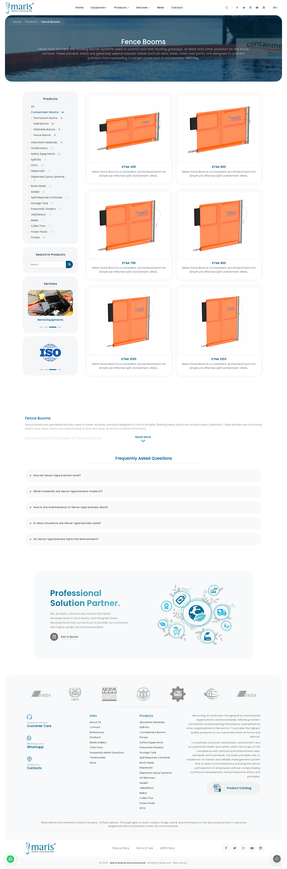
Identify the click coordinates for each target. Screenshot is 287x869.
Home (17, 22)
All (32, 106)
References (97, 732)
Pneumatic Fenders (45, 209)
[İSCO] (109, 694)
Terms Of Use (144, 848)
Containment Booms (47, 112)
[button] (41, 327)
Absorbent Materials (46, 142)
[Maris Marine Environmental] (19, 7)
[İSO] (177, 694)
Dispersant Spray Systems (47, 178)
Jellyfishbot (40, 214)
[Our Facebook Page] (237, 7)
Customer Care (39, 726)
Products (31, 22)
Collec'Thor (40, 226)
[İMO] (75, 694)
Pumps (38, 237)
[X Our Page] (243, 7)
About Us (95, 722)
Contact (95, 727)
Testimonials (97, 757)
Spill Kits (38, 160)
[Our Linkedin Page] (263, 7)
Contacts (34, 768)
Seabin (37, 192)
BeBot (37, 220)
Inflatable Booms (46, 129)
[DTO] (143, 694)
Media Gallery (98, 742)
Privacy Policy (120, 848)
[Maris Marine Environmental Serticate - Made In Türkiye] (50, 352)
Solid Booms (43, 124)
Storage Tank (42, 203)
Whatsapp (35, 747)
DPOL (37, 165)
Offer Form (96, 747)
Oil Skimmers (41, 148)
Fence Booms (50, 22)
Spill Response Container (49, 197)
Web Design (180, 863)
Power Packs (41, 232)
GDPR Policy (167, 848)
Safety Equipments (45, 154)
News (93, 762)
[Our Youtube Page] (257, 7)
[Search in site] (226, 7)
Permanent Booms (47, 118)
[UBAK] (212, 694)
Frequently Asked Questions (107, 752)
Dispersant (40, 171)
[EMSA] (40, 694)
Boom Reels (40, 186)
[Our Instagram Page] (250, 7)
